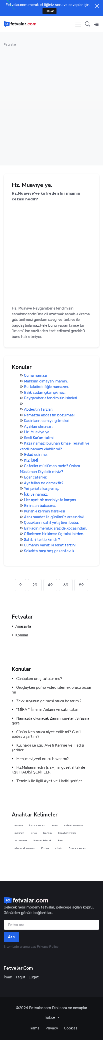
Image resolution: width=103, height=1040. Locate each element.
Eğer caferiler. (35, 477)
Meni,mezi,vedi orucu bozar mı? (42, 758)
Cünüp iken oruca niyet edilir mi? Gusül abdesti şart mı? (47, 734)
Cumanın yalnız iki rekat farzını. (50, 545)
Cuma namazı (35, 375)
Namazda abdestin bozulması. (49, 415)
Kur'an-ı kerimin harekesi (44, 511)
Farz (61, 840)
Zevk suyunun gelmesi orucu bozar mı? (48, 701)
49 (50, 585)
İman (8, 977)
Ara (11, 937)
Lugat (33, 977)
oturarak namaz (24, 848)
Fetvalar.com (40, 1008)
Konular (21, 635)
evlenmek (20, 840)
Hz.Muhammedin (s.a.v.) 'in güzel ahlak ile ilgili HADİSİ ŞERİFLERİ (48, 770)
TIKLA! (49, 11)
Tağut (20, 977)
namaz (18, 825)
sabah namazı (73, 825)
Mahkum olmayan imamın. (46, 381)
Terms (34, 1028)
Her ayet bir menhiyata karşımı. (50, 500)
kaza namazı (37, 825)
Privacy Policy (47, 946)
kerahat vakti (67, 833)
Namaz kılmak (43, 840)
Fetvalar (10, 44)
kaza (55, 825)
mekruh (19, 833)
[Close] (97, 6)
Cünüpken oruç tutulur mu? (38, 678)
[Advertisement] (51, 103)
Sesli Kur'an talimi (39, 438)
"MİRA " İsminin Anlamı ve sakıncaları (46, 709)
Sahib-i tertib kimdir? (42, 539)
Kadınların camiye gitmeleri (46, 421)
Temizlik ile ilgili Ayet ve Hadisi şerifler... (49, 781)
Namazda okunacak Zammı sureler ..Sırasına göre (50, 721)
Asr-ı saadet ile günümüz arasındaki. (54, 517)
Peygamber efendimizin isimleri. (51, 398)
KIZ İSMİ (31, 460)
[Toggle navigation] (78, 24)
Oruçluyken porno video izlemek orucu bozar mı (51, 690)
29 (34, 585)
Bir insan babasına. (40, 505)
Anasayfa (23, 626)
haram (47, 833)
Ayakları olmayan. (38, 426)
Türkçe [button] (50, 1017)
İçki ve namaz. (36, 494)
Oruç (34, 833)
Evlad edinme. (36, 455)
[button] (87, 24)
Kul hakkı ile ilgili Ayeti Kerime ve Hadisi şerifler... (48, 748)
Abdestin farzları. (38, 409)
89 (81, 585)
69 (65, 585)
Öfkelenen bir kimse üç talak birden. (54, 534)
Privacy (52, 1028)
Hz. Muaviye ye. (37, 432)
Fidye (45, 848)
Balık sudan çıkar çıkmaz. (45, 392)
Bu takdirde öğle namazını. (46, 387)
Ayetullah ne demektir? (44, 483)
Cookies (71, 1028)
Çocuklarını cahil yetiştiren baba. (51, 523)
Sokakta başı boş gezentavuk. (49, 551)
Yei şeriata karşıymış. (41, 489)
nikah (58, 848)
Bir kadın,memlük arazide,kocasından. (55, 528)
